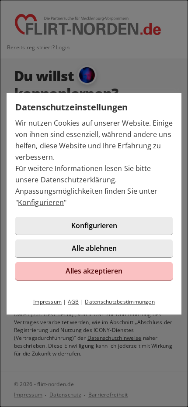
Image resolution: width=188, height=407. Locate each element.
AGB (73, 301)
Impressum (47, 301)
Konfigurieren (41, 202)
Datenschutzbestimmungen (120, 301)
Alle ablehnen (94, 248)
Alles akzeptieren (94, 271)
